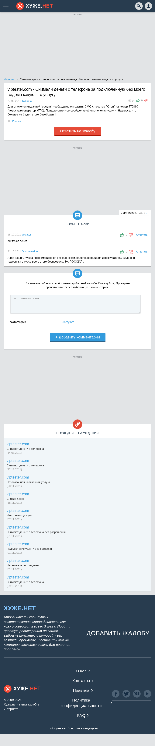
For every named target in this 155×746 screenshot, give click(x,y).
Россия (16, 121)
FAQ (81, 715)
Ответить (141, 234)
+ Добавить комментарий (77, 337)
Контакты (81, 680)
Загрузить (68, 322)
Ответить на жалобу (77, 131)
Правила (81, 690)
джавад (26, 234)
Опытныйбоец (30, 251)
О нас (81, 671)
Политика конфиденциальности (81, 703)
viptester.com (18, 444)
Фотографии (18, 322)
